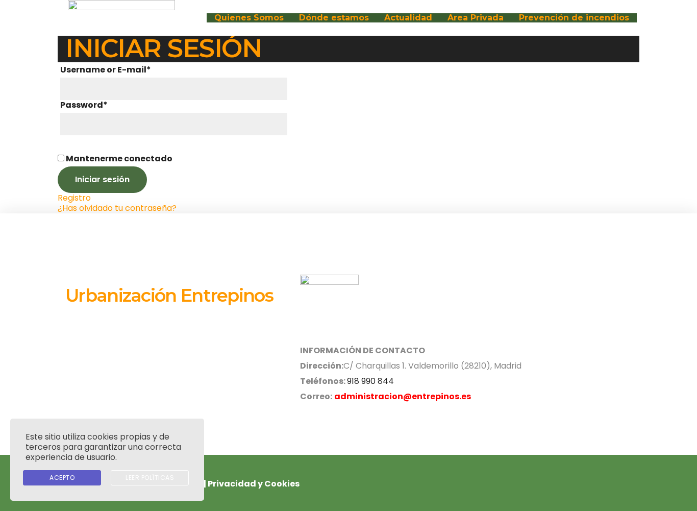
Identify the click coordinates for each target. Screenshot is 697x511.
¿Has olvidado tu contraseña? (117, 208)
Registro (74, 198)
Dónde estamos (334, 17)
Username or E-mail (105, 70)
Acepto (61, 477)
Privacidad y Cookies (254, 484)
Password (84, 105)
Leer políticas (150, 477)
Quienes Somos (249, 17)
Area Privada (475, 17)
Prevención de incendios (574, 17)
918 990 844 (370, 381)
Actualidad (408, 17)
